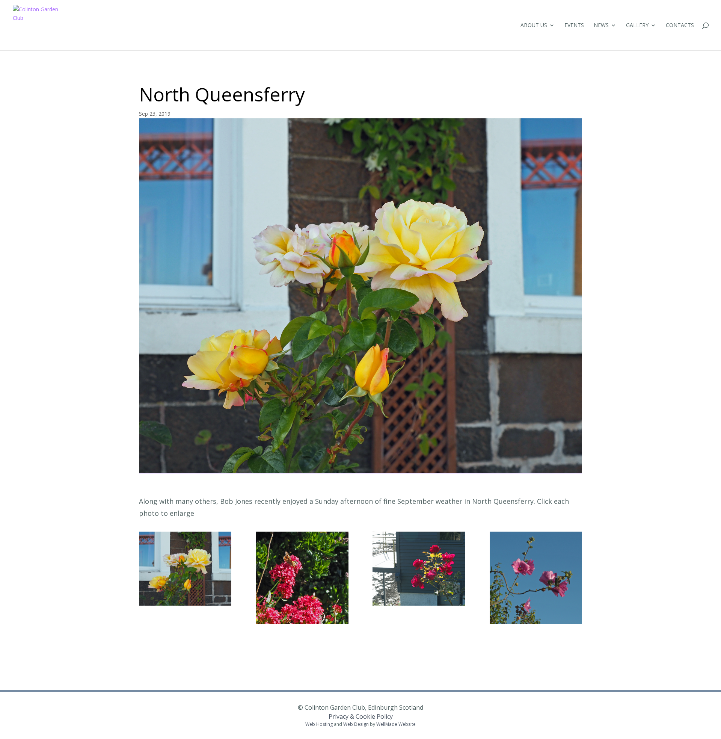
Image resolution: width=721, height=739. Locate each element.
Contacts (680, 26)
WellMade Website (396, 724)
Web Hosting (319, 724)
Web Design (356, 724)
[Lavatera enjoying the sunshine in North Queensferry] (536, 622)
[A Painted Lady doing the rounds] (302, 622)
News (601, 26)
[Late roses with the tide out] (419, 603)
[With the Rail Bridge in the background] (185, 603)
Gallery (637, 26)
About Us (533, 26)
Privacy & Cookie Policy (361, 716)
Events (574, 26)
